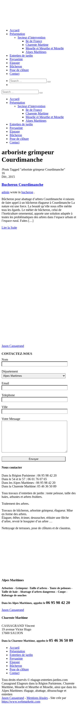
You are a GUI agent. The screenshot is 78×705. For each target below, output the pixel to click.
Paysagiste (16, 59)
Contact (14, 73)
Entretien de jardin (21, 55)
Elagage (15, 62)
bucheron (27, 192)
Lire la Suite (9, 227)
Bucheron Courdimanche (22, 184)
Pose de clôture (19, 70)
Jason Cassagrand (13, 346)
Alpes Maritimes (36, 52)
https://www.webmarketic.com (21, 701)
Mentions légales (37, 698)
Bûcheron (16, 66)
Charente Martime (37, 44)
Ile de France (34, 41)
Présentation (17, 34)
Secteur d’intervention (31, 37)
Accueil (14, 30)
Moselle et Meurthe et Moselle (45, 48)
